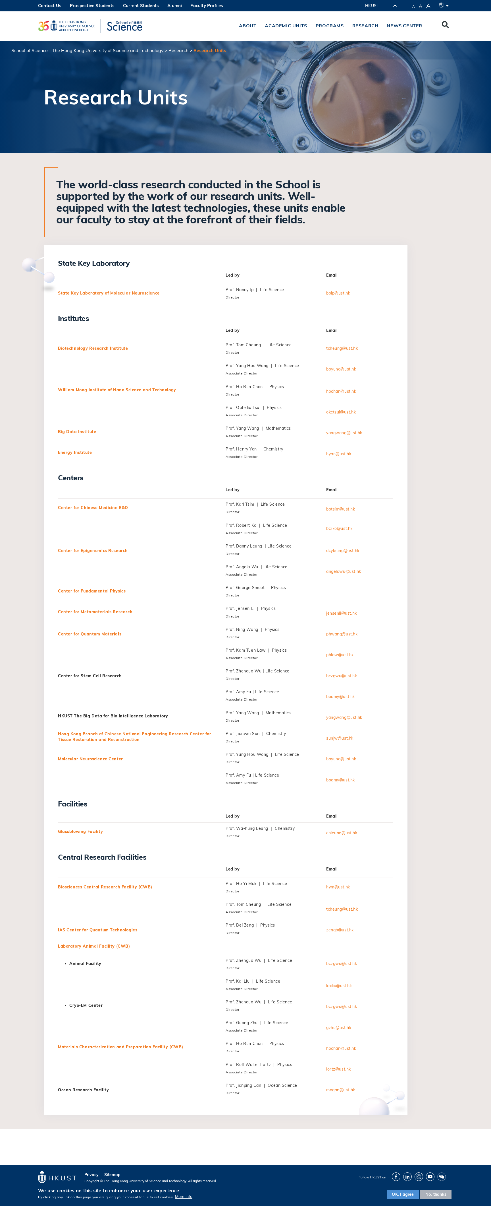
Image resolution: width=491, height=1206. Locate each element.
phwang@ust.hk (342, 634)
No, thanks (435, 1194)
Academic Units (286, 25)
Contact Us (49, 5)
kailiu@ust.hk (339, 985)
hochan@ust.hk (341, 391)
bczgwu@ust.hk (341, 675)
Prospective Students (92, 5)
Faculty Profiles (206, 5)
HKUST (372, 5)
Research (365, 25)
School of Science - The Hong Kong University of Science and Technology (87, 50)
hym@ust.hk (338, 887)
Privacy (91, 1174)
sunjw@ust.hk (339, 738)
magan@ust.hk (340, 1089)
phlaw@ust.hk (340, 654)
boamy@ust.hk (340, 696)
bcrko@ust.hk (339, 528)
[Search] (445, 25)
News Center (404, 25)
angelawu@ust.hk (343, 571)
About (247, 25)
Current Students (141, 5)
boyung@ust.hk (341, 369)
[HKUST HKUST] (66, 26)
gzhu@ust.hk (338, 1027)
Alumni (174, 5)
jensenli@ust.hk (341, 613)
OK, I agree (403, 1194)
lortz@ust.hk (338, 1069)
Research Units (210, 50)
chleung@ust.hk (341, 832)
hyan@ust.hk (338, 453)
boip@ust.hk (338, 293)
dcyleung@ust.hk (342, 550)
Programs (330, 25)
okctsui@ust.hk (341, 412)
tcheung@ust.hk (342, 348)
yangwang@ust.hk (344, 432)
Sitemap (112, 1174)
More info (183, 1196)
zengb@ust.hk (340, 930)
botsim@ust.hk (340, 509)
